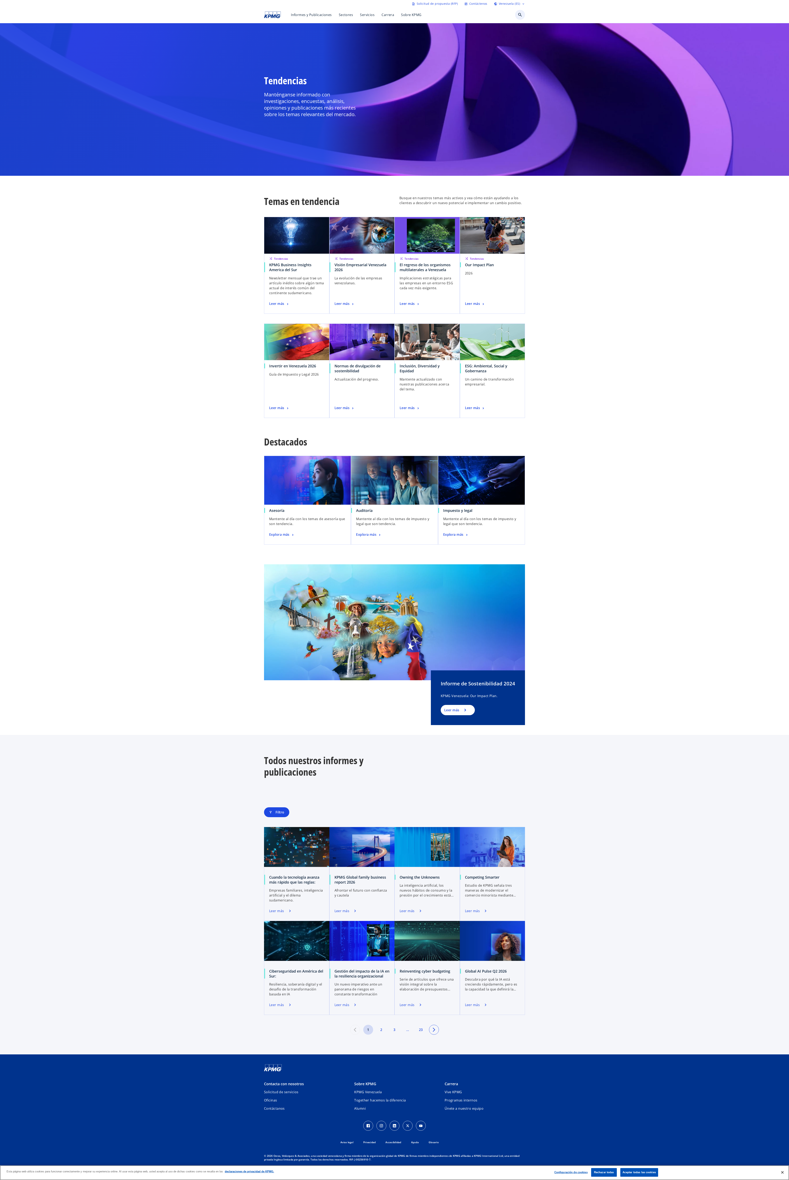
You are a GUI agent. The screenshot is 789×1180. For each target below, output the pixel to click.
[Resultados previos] (355, 1030)
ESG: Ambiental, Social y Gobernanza (486, 368)
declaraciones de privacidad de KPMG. (249, 1171)
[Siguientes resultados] (434, 1030)
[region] (394, 1172)
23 (421, 1029)
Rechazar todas (604, 1172)
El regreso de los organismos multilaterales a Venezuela (425, 267)
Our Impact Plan (479, 264)
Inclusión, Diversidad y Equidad (420, 368)
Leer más (451, 710)
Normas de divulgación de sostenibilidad (358, 368)
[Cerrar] (782, 1172)
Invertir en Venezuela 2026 (292, 365)
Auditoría (364, 510)
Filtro (276, 812)
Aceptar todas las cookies (639, 1172)
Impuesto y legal (457, 510)
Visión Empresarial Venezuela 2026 (360, 267)
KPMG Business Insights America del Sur (290, 267)
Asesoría (276, 510)
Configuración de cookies (571, 1172)
